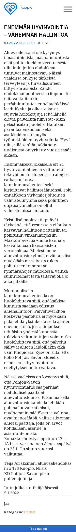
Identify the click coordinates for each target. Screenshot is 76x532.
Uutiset (29, 512)
